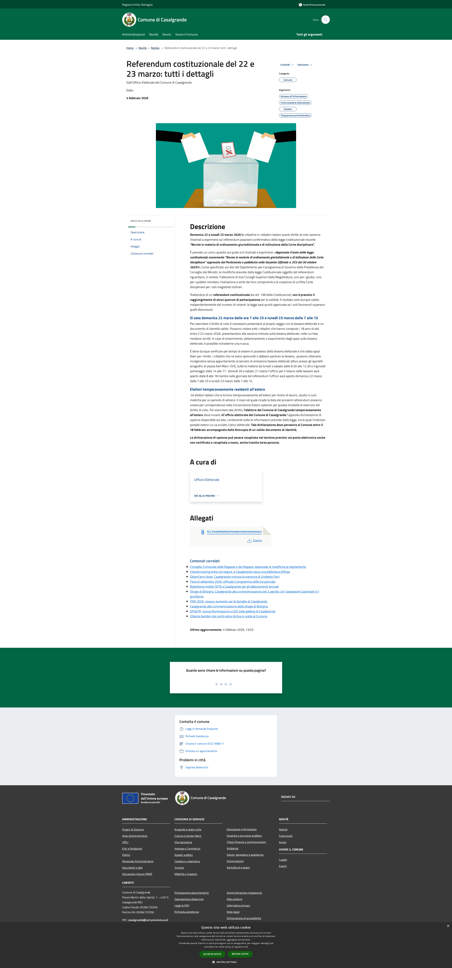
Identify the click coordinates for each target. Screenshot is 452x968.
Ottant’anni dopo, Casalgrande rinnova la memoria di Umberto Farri (234, 576)
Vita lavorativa (183, 842)
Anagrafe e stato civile (187, 829)
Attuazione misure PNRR (137, 874)
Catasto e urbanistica (187, 861)
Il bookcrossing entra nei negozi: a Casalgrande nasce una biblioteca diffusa (240, 571)
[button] (226, 962)
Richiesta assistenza (186, 912)
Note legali (233, 912)
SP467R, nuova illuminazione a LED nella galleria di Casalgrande (232, 611)
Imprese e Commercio (187, 848)
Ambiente (232, 848)
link (246, 946)
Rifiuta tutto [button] (240, 953)
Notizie (155, 48)
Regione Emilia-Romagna (137, 4)
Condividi (285, 65)
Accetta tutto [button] (212, 954)
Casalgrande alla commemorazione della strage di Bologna (229, 606)
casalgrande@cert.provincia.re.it (148, 920)
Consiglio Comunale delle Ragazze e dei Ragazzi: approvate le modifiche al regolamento (248, 566)
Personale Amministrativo (137, 861)
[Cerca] (325, 19)
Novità (143, 48)
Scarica (257, 540)
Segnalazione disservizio (189, 899)
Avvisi (282, 842)
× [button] (448, 926)
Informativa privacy (238, 905)
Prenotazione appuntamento (191, 893)
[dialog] (226, 945)
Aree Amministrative (134, 836)
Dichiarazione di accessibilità (244, 918)
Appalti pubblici (183, 855)
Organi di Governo (133, 829)
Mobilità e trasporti (185, 874)
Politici (126, 855)
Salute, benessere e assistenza (245, 855)
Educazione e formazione (242, 829)
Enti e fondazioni (132, 848)
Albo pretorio (234, 899)
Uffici (125, 842)
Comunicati (286, 836)
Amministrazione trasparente (244, 893)
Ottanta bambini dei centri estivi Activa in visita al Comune (228, 616)
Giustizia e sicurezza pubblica (244, 836)
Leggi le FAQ (181, 905)
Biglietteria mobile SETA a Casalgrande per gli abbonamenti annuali (234, 586)
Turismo (179, 867)
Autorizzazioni (235, 861)
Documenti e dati (132, 867)
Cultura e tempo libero (187, 836)
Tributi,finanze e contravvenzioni (246, 842)
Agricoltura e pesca (238, 867)
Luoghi (283, 860)
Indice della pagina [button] (141, 221)
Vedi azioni (303, 65)
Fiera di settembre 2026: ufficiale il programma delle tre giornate (232, 581)
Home (129, 48)
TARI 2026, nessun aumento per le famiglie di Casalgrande (228, 601)
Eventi (283, 866)
